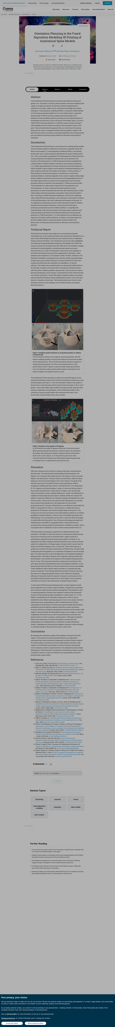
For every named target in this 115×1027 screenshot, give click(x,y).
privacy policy (12, 1014)
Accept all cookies (12, 1023)
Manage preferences (8, 1018)
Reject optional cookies (35, 1023)
